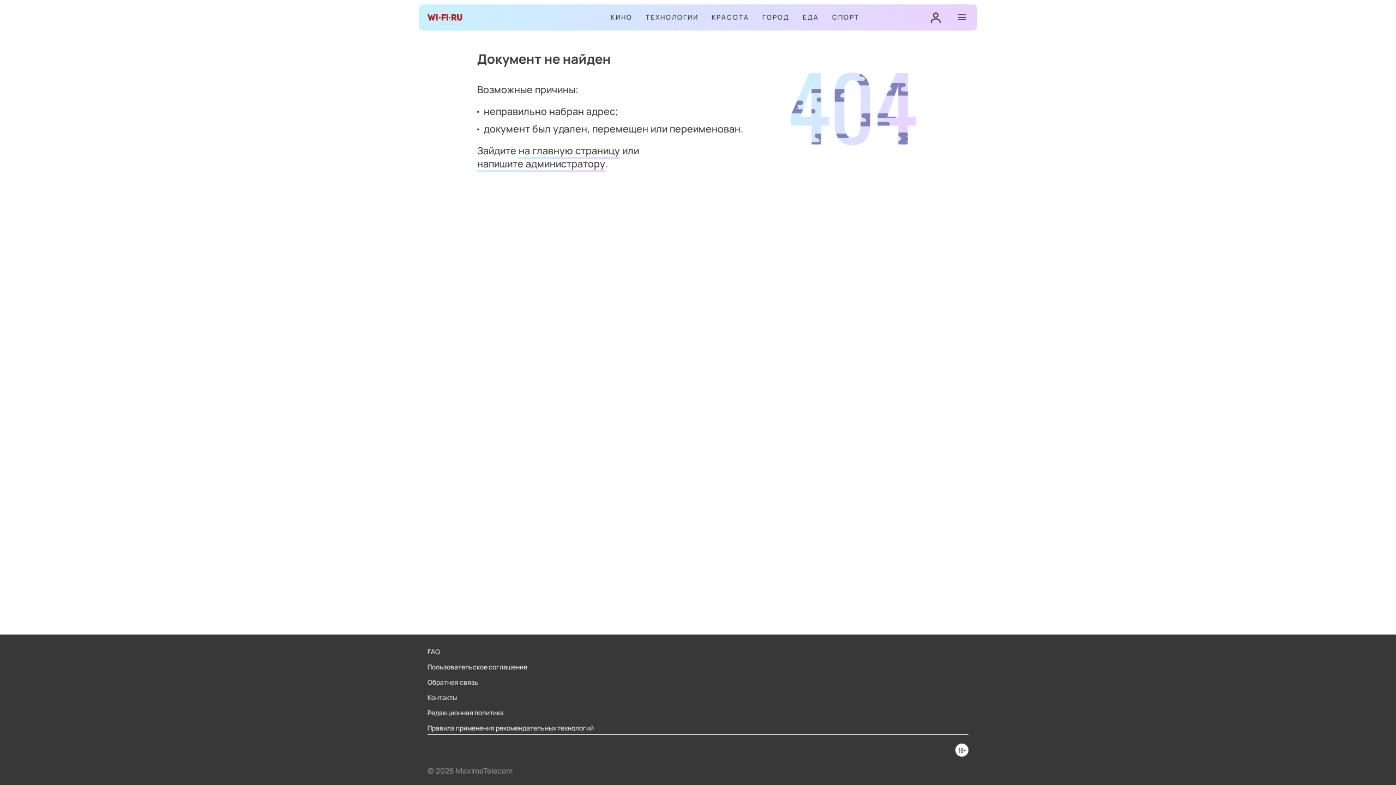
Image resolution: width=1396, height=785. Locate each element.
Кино (622, 17)
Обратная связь (453, 682)
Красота (730, 17)
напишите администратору (541, 163)
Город (776, 17)
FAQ (434, 652)
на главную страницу (569, 150)
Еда (811, 17)
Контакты (442, 697)
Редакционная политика (466, 713)
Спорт (845, 17)
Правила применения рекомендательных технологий (511, 728)
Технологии (672, 17)
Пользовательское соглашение (477, 667)
